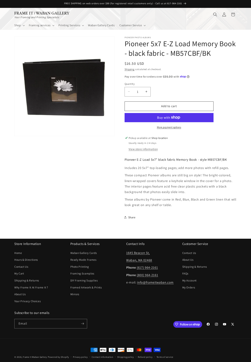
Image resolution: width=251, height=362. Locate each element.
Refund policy (145, 357)
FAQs (185, 273)
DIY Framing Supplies (84, 280)
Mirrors (74, 294)
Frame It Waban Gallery (35, 357)
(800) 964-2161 (147, 275)
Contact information (102, 357)
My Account (189, 280)
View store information (143, 149)
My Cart (19, 273)
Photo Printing (79, 266)
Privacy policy (80, 357)
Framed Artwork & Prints (86, 287)
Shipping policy (125, 357)
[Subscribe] (82, 323)
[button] (19, 25)
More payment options (169, 127)
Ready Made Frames (83, 259)
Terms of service (165, 357)
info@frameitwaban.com (155, 282)
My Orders (188, 287)
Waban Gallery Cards (83, 252)
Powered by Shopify (58, 357)
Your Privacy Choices (27, 301)
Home (18, 252)
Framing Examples (82, 273)
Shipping (130, 69)
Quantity (130, 83)
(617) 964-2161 (147, 267)
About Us (20, 294)
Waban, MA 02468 (139, 260)
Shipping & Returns (26, 280)
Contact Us (21, 266)
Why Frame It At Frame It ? (31, 287)
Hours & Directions (26, 259)
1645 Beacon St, (138, 252)
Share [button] (132, 217)
